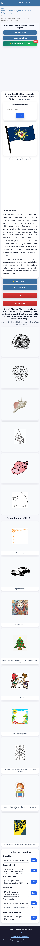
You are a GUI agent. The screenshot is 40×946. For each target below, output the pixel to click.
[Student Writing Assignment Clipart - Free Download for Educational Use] (20, 790)
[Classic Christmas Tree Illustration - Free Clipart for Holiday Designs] (20, 643)
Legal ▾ (36, 3)
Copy (33, 860)
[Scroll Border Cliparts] (20, 536)
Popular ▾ (29, 3)
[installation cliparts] (20, 607)
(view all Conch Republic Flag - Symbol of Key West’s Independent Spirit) (20, 323)
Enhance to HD (20, 288)
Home (3, 8)
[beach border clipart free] (20, 716)
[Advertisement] (20, 69)
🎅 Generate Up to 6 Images (23, 43)
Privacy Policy (26, 933)
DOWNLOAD (20, 303)
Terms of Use (14, 933)
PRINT (20, 295)
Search (20, 116)
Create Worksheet (20, 38)
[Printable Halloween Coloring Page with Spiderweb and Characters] (20, 752)
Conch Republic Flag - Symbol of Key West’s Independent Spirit (16, 12)
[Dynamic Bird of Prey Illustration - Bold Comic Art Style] (20, 827)
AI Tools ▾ (21, 3)
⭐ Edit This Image (20, 282)
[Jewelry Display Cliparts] (20, 681)
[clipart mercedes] (20, 571)
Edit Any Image (20, 32)
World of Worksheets (20, 937)
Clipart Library (15, 929)
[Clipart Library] (2, 3)
